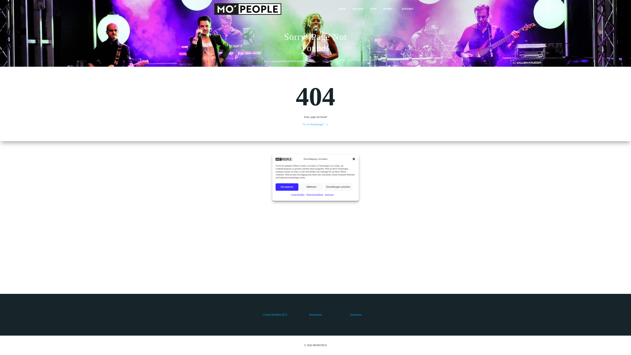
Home (342, 9)
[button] (353, 159)
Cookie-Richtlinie (298, 194)
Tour (373, 9)
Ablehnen (311, 187)
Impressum (329, 194)
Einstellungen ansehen (338, 187)
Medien (387, 9)
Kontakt (407, 9)
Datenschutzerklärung (314, 194)
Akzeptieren (286, 187)
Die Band (357, 9)
